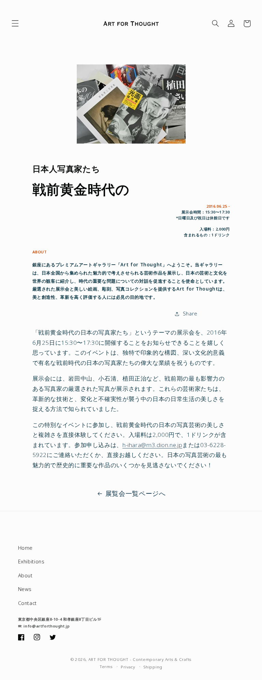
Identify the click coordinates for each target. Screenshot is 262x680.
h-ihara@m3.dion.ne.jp (152, 445)
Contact (27, 603)
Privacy (128, 666)
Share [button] (190, 313)
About (25, 575)
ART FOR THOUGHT (108, 659)
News (25, 589)
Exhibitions (31, 561)
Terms (106, 666)
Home (25, 547)
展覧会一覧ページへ (135, 493)
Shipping (152, 666)
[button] (15, 23)
